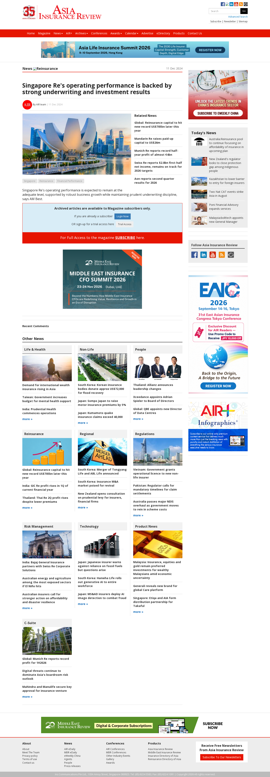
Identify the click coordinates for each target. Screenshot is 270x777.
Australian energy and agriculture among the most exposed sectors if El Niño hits (46, 582)
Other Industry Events (118, 755)
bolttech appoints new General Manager (226, 220)
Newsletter (230, 21)
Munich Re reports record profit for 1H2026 (45, 661)
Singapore (29, 181)
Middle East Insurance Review (164, 752)
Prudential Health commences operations (39, 411)
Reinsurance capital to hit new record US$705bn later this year (158, 126)
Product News (146, 526)
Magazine (44, 33)
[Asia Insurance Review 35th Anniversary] (61, 12)
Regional (87, 434)
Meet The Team (31, 752)
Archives (80, 33)
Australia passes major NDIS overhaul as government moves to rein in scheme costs (156, 505)
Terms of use (29, 759)
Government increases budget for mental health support (46, 399)
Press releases (72, 766)
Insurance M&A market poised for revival (98, 483)
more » (27, 419)
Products (179, 33)
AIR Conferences (115, 749)
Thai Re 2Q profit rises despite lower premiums (45, 500)
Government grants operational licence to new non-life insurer (156, 473)
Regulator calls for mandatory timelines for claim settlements (155, 489)
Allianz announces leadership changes (153, 387)
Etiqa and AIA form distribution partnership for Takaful (154, 602)
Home (31, 33)
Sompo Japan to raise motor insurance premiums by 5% (102, 403)
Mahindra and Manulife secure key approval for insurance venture (47, 689)
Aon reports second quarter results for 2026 (154, 180)
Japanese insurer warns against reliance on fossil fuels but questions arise (100, 566)
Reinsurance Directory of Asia (164, 759)
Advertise (147, 33)
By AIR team (39, 104)
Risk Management (38, 526)
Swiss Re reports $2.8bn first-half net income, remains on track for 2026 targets (158, 166)
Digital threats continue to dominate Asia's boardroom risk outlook (45, 675)
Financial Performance (69, 181)
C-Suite (30, 623)
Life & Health (34, 349)
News (57, 33)
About (25, 749)
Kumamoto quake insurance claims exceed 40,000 (100, 415)
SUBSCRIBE (125, 237)
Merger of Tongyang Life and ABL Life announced (102, 471)
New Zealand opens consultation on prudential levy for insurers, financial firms (101, 497)
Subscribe (215, 21)
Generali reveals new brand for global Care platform (155, 588)
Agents (68, 759)
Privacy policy (30, 755)
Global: (139, 123)
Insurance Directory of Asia (163, 755)
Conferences (99, 33)
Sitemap (243, 21)
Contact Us (195, 33)
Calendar (130, 33)
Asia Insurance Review (160, 749)
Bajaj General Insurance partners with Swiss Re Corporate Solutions (46, 566)
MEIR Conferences (116, 752)
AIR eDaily (69, 749)
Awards (115, 33)
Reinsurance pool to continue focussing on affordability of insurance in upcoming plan (226, 145)
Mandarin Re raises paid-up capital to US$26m (153, 140)
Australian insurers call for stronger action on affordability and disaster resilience (45, 598)
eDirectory (163, 33)
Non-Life (87, 349)
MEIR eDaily (70, 752)
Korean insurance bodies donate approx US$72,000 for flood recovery (101, 389)
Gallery (110, 759)
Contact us (28, 762)
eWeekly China (72, 755)
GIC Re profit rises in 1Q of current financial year (45, 487)
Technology (89, 526)
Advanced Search (238, 16)
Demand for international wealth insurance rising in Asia (46, 387)
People (140, 349)
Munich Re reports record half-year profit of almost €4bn (156, 152)
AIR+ (69, 33)
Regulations (144, 434)
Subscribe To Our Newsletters (222, 757)
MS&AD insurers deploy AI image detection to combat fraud (102, 596)
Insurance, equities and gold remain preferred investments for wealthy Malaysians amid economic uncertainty (157, 570)
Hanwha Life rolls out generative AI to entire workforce (100, 582)
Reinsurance (47, 68)
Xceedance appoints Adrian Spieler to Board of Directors (153, 399)
